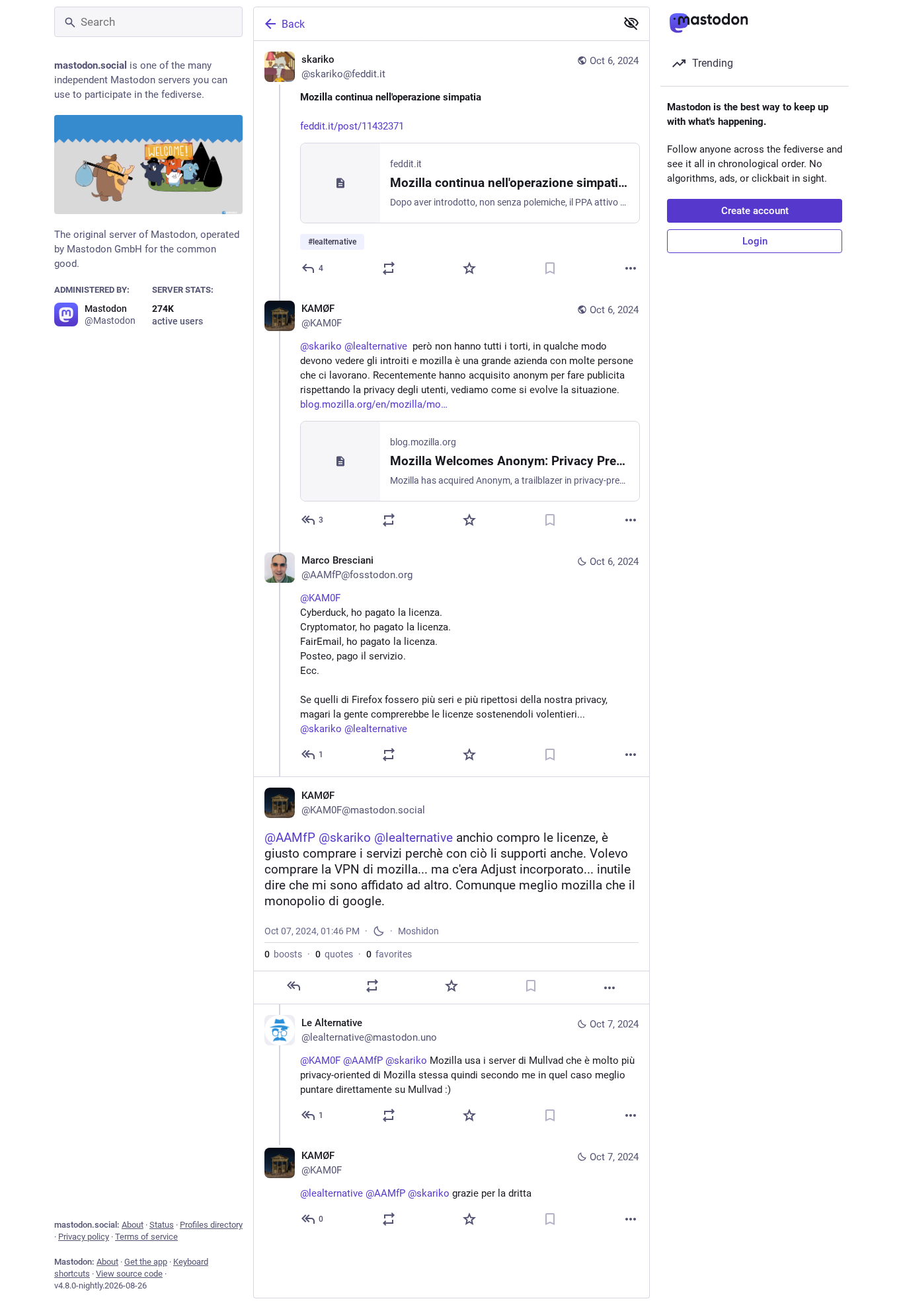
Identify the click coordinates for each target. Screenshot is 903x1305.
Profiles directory (211, 1225)
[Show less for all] (631, 23)
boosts (283, 954)
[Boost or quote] (389, 268)
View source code (129, 1274)
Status (161, 1225)
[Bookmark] (550, 268)
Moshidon (418, 931)
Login (754, 241)
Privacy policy (83, 1237)
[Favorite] (469, 268)
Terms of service (146, 1237)
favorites (389, 954)
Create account (755, 211)
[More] (631, 268)
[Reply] (293, 986)
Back (293, 24)
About (132, 1225)
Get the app (145, 1262)
